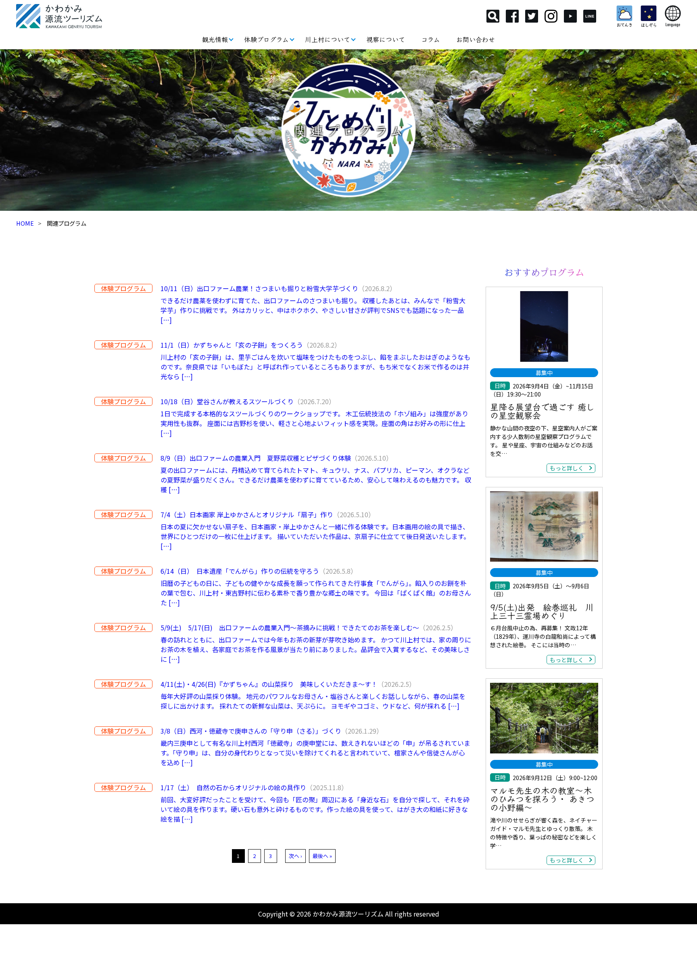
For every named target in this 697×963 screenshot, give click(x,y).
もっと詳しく (567, 468)
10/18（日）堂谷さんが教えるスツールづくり (227, 401)
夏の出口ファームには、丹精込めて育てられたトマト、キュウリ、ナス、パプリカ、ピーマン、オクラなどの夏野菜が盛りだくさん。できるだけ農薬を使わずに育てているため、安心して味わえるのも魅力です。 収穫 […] (316, 479)
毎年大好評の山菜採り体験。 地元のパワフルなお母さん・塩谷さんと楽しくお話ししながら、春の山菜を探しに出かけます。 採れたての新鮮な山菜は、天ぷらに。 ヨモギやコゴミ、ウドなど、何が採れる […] (313, 701)
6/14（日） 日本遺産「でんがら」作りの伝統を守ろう (240, 571)
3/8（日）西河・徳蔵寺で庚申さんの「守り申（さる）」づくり (251, 731)
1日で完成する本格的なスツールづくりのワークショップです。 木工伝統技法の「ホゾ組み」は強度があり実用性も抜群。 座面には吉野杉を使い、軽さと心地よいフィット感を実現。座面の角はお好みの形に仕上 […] (314, 423)
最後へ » (322, 856)
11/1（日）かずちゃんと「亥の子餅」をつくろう (232, 345)
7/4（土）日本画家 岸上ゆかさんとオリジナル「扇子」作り (247, 514)
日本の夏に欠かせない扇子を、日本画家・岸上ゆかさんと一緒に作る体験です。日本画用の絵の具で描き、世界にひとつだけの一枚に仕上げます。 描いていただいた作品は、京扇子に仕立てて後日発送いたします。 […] (315, 536)
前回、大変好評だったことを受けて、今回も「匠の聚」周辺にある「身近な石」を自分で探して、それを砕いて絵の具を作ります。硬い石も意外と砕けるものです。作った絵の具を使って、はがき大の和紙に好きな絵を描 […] (315, 809)
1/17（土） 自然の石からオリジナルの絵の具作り (233, 787)
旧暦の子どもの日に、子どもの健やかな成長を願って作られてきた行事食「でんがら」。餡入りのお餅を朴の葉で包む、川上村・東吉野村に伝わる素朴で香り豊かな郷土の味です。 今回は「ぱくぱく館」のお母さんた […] (316, 592)
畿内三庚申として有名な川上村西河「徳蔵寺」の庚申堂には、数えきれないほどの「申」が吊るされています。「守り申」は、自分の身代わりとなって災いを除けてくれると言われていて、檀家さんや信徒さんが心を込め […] (315, 752)
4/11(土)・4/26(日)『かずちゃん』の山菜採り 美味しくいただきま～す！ (269, 684)
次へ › (295, 856)
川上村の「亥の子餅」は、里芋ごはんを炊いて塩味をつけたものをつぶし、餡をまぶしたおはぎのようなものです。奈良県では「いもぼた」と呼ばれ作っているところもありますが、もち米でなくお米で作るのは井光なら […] (315, 366)
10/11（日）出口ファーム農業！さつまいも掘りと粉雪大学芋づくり (259, 288)
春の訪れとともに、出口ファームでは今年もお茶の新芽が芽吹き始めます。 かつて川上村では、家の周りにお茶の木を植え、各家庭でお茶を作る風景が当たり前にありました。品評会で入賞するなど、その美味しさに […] (316, 649)
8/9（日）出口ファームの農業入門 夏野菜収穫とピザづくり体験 (256, 458)
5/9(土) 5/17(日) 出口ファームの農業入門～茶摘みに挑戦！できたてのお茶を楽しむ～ (290, 627)
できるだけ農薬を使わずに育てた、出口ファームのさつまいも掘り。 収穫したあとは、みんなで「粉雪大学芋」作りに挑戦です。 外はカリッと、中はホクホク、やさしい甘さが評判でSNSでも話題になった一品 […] (313, 310)
